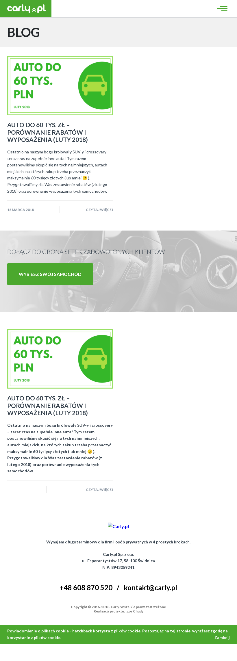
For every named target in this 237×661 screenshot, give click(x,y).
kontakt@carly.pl (150, 587)
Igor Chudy (134, 611)
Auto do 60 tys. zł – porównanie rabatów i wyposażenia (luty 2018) (47, 132)
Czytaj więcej (99, 209)
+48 (86, 587)
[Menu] (221, 8)
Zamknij (222, 637)
